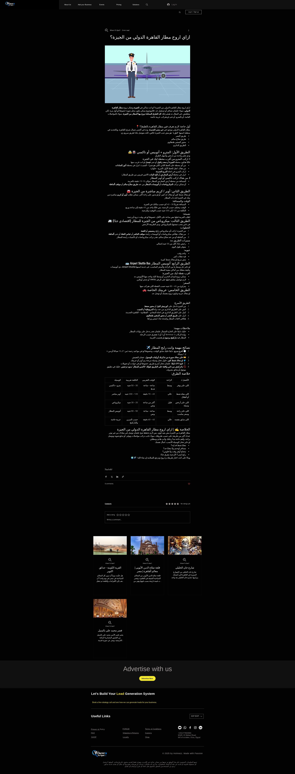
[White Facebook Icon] (190, 727)
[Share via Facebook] (106, 477)
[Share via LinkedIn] (117, 477)
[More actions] (188, 30)
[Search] (147, 4)
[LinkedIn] (200, 727)
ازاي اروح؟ (108, 469)
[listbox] (197, 716)
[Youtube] (179, 727)
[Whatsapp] (185, 727)
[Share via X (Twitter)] (112, 477)
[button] (180, 12)
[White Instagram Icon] (195, 727)
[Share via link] (123, 477)
